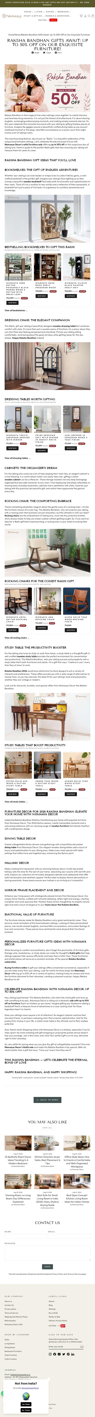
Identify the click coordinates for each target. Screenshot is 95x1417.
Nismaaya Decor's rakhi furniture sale (23, 144)
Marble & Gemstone (58, 16)
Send (47, 1267)
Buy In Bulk (53, 1313)
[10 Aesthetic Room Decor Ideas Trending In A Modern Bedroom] (18, 1143)
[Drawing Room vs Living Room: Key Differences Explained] (18, 1181)
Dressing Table (17, 1077)
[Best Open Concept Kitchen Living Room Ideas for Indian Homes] (76, 1181)
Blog (51, 1305)
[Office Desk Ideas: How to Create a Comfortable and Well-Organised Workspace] (76, 1143)
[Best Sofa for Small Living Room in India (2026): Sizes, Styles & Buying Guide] (47, 1181)
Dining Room (10, 1347)
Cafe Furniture (11, 1359)
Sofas (28, 12)
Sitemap (52, 1309)
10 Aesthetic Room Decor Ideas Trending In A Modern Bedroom (18, 1160)
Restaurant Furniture (13, 1351)
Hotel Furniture (11, 1355)
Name (8, 1232)
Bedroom (64, 12)
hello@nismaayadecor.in (20, 1374)
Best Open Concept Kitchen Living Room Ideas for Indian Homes (77, 1198)
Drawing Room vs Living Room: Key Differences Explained (18, 1198)
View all (47, 1128)
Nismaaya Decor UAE (13, 1324)
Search (51, 1301)
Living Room (10, 1343)
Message (10, 1243)
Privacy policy (10, 1309)
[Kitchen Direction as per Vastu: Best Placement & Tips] (47, 1143)
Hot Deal (52, 1325)
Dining (50, 12)
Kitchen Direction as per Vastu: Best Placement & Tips (47, 1160)
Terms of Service (74, 1274)
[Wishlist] (81, 15)
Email (51, 1232)
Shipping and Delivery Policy (16, 1317)
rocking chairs (28, 1077)
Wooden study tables (67, 1077)
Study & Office (33, 16)
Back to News (49, 1100)
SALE (53, 20)
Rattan (43, 20)
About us (8, 1301)
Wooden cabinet (53, 1077)
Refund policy (10, 1320)
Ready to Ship (54, 1317)
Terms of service (11, 1313)
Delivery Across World (58, 1320)
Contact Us (9, 1305)
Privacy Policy (57, 1274)
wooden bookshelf (40, 1077)
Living (39, 12)
